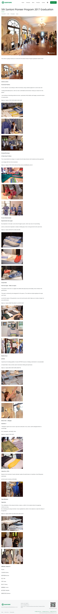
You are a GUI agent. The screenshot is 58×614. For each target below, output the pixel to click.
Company (28, 2)
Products (38, 2)
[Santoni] (7, 2)
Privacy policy (12, 612)
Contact (43, 2)
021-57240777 (26, 603)
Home (23, 2)
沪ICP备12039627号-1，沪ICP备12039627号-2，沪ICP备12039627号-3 (46, 611)
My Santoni (53, 2)
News (33, 2)
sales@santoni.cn (26, 604)
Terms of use (7, 612)
